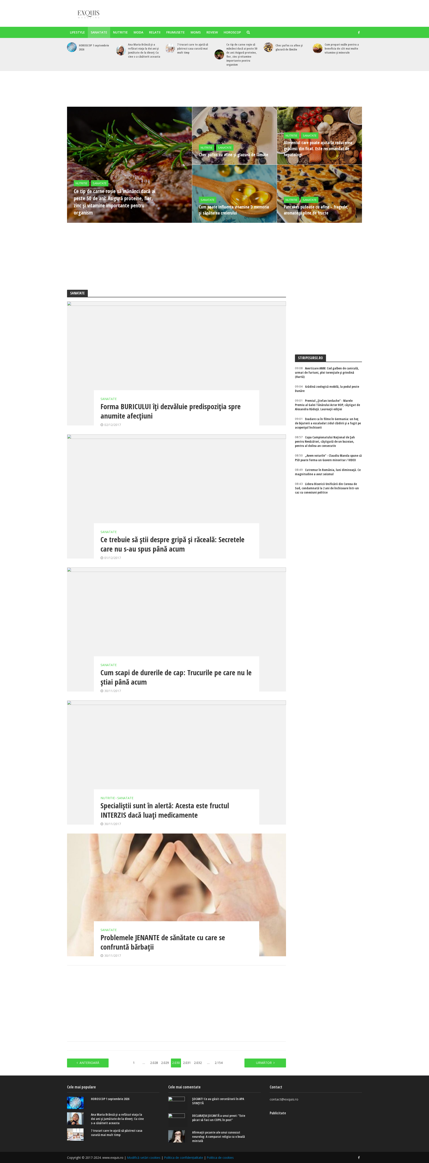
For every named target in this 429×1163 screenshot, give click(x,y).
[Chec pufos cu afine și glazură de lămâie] (268, 47)
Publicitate (278, 1113)
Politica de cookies (220, 1157)
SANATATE (99, 32)
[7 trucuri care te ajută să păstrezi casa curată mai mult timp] (170, 48)
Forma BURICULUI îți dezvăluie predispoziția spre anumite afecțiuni (171, 411)
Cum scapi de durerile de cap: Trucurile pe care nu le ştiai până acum (176, 677)
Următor (264, 1063)
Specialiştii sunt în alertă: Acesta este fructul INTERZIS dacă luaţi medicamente (165, 810)
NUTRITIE (120, 32)
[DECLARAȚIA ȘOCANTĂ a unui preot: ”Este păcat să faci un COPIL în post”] (178, 1120)
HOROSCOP (232, 32)
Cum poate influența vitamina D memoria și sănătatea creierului (234, 210)
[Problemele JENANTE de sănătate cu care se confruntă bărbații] (176, 895)
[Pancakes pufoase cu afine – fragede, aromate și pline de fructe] (319, 194)
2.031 (187, 1063)
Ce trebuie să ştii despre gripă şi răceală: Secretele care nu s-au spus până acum (172, 544)
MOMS (196, 32)
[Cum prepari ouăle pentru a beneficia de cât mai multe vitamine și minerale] (317, 48)
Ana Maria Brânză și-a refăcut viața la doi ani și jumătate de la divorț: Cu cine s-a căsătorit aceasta (144, 50)
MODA (138, 32)
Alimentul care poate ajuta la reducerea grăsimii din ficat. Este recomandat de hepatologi (318, 149)
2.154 (219, 1063)
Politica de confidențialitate (183, 1157)
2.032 (198, 1063)
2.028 (154, 1063)
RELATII (154, 32)
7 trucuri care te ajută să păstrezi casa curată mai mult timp (192, 48)
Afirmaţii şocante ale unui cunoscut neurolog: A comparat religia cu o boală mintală (218, 1136)
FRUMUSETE (175, 32)
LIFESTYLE (77, 32)
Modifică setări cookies (143, 1157)
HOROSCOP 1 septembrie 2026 (94, 47)
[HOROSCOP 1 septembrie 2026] (72, 47)
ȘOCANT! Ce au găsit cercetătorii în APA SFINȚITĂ (218, 1101)
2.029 (165, 1063)
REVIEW (212, 32)
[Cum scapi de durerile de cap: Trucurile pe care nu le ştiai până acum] (176, 629)
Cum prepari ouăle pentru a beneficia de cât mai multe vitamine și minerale (342, 48)
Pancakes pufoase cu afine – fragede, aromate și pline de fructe (316, 210)
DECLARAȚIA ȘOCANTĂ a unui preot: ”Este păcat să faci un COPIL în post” (218, 1117)
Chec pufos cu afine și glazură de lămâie (289, 47)
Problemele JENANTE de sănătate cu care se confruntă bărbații (163, 942)
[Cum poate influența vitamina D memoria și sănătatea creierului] (234, 194)
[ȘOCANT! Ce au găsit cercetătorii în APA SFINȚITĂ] (178, 1103)
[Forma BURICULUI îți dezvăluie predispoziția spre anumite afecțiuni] (176, 363)
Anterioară (89, 1063)
